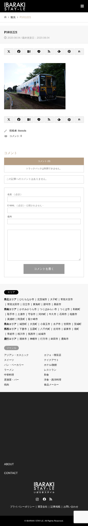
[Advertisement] (34, 426)
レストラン (50, 369)
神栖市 (33, 338)
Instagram (37, 499)
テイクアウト (51, 360)
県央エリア (10, 324)
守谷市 (31, 314)
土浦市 (21, 314)
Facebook (44, 499)
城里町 (23, 324)
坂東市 (67, 329)
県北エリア (10, 299)
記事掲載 (55, 506)
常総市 (11, 333)
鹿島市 (65, 338)
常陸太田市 (13, 304)
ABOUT (9, 464)
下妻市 (23, 329)
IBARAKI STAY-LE (35, 521)
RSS (50, 499)
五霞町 (33, 329)
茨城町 (77, 324)
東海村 (36, 304)
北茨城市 (42, 299)
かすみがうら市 (28, 309)
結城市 (42, 333)
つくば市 (65, 309)
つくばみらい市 (48, 309)
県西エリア (10, 329)
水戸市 (57, 324)
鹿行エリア (10, 338)
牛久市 (52, 314)
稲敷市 (73, 314)
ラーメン (9, 369)
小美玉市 (45, 324)
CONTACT (11, 473)
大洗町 (33, 324)
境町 (76, 329)
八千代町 (45, 329)
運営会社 (42, 506)
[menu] (82, 6)
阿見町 (21, 319)
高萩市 (57, 304)
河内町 (42, 314)
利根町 (76, 309)
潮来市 (23, 338)
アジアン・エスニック (16, 355)
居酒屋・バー (11, 379)
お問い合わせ (70, 506)
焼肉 (6, 384)
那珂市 (47, 304)
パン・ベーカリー (14, 364)
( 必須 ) (14, 194)
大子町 (54, 299)
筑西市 (31, 333)
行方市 (44, 338)
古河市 (57, 329)
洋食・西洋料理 (52, 379)
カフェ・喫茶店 (52, 355)
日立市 (26, 304)
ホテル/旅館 (50, 364)
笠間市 (67, 324)
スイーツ (9, 360)
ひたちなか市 (26, 299)
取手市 (11, 314)
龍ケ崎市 (33, 319)
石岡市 (63, 314)
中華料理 (9, 374)
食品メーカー (51, 384)
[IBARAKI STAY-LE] (14, 6)
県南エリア (10, 309)
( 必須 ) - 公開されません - (25, 205)
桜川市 (21, 333)
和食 (46, 374)
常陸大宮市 (67, 299)
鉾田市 (54, 338)
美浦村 (11, 319)
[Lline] (39, 51)
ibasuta (22, 130)
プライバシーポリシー (22, 506)
